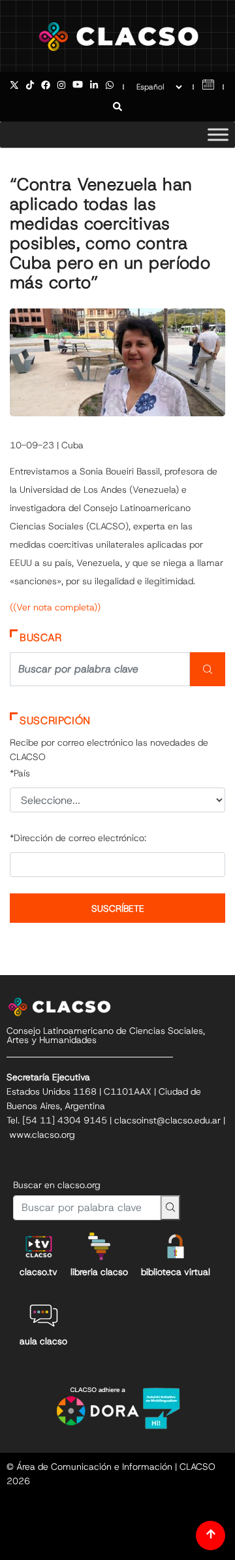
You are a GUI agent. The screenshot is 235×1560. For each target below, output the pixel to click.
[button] (117, 108)
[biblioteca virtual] (175, 1246)
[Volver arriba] (210, 1535)
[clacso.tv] (38, 1246)
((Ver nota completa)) (55, 607)
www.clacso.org (42, 1134)
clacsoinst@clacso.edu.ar (167, 1120)
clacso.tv (38, 1272)
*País (20, 773)
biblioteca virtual (175, 1272)
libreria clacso (99, 1272)
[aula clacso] (43, 1315)
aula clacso (43, 1341)
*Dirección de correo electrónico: (78, 838)
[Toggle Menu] (218, 134)
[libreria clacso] (99, 1246)
